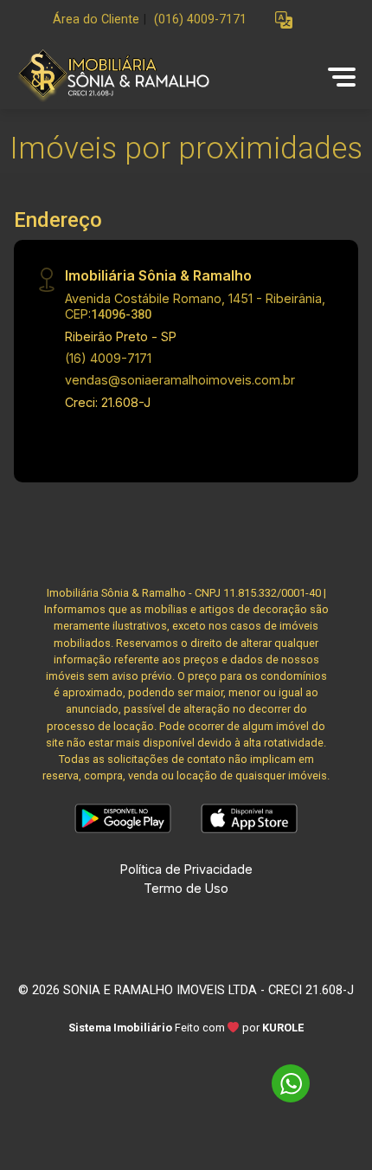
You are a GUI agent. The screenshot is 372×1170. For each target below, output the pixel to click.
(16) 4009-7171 (108, 358)
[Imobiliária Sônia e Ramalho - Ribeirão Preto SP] (140, 76)
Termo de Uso (186, 888)
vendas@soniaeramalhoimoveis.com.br (180, 379)
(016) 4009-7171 (200, 19)
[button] (283, 20)
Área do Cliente (96, 19)
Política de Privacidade (186, 869)
